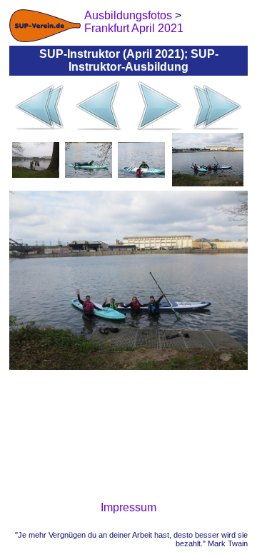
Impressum (128, 507)
